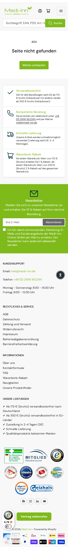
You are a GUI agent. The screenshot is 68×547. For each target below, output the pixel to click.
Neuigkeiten (11, 383)
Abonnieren (54, 222)
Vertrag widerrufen (34, 516)
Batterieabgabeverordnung (21, 339)
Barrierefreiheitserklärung (20, 344)
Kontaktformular (13, 368)
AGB (5, 314)
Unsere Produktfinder (17, 388)
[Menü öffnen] (61, 11)
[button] (60, 275)
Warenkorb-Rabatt (15, 378)
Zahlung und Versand (17, 324)
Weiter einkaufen (34, 65)
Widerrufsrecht (13, 329)
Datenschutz (11, 319)
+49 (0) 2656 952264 (28, 279)
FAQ (5, 373)
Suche (58, 23)
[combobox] (34, 23)
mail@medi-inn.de (26, 122)
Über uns (9, 363)
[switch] (8, 526)
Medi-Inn (27, 529)
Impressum (10, 334)
